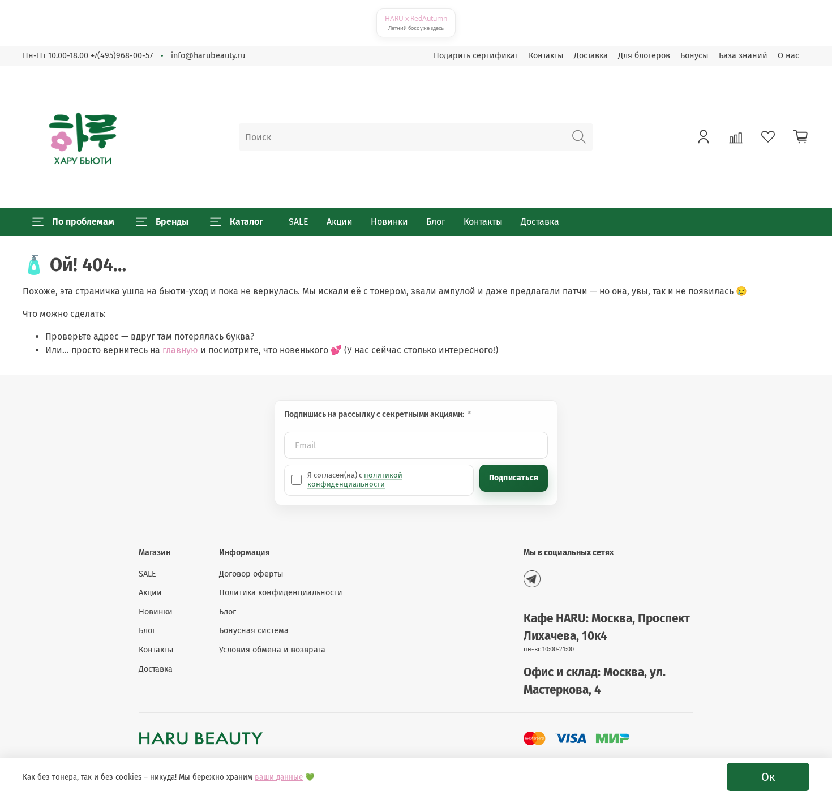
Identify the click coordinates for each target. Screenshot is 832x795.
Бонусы (694, 56)
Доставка (591, 56)
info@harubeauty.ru (208, 56)
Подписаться (513, 478)
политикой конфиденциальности (354, 479)
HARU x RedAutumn (416, 18)
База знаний (743, 56)
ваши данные (279, 777)
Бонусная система (254, 630)
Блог (435, 221)
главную (180, 350)
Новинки (389, 221)
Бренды (172, 221)
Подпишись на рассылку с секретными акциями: (375, 414)
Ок (768, 777)
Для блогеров (644, 56)
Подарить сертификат (476, 56)
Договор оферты (251, 574)
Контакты (546, 56)
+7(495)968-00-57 (122, 56)
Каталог (246, 221)
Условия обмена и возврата (272, 650)
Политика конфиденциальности (280, 593)
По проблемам (83, 221)
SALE (298, 221)
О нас (788, 56)
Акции (340, 221)
